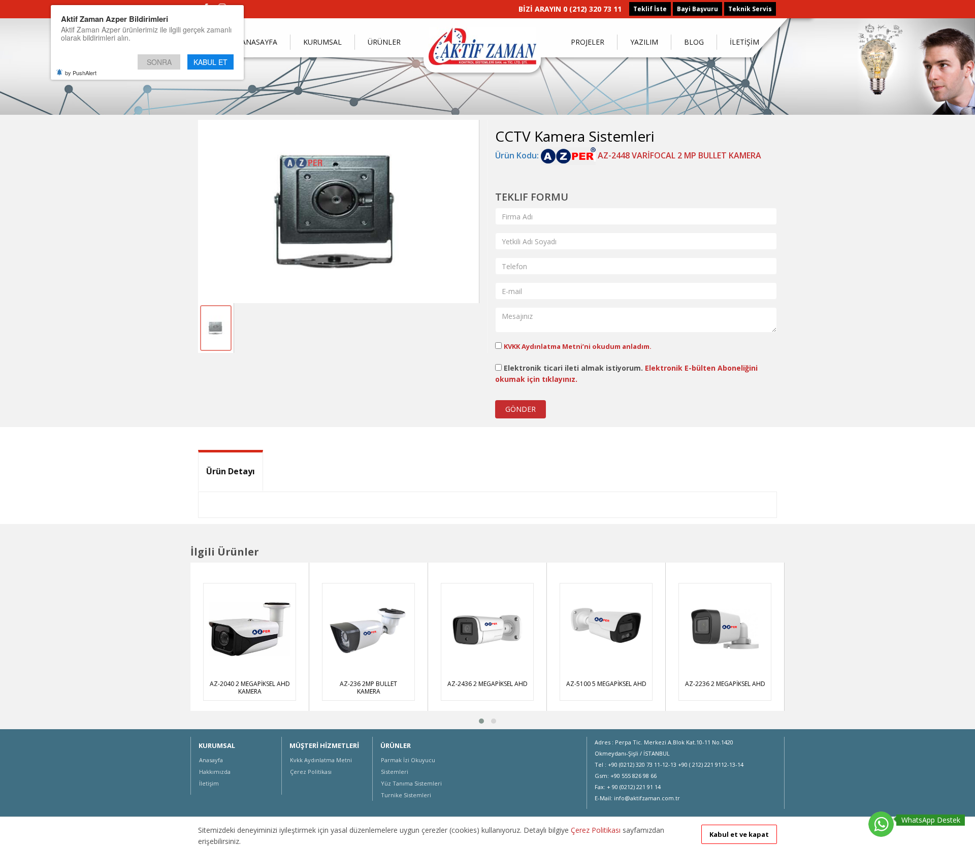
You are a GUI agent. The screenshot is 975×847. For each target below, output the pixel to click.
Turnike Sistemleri (406, 795)
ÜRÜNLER (384, 42)
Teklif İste (650, 9)
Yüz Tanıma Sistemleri (411, 783)
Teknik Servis (750, 9)
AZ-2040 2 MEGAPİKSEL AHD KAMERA (250, 687)
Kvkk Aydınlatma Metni (321, 760)
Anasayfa (211, 760)
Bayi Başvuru (697, 9)
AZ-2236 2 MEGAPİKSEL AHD (725, 683)
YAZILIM (644, 42)
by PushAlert (80, 73)
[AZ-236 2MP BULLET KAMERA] (368, 629)
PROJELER (587, 42)
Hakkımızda (215, 771)
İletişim (209, 783)
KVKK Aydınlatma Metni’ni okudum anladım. (578, 346)
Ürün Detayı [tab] (230, 471)
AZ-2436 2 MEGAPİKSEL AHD (487, 683)
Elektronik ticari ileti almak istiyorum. (626, 373)
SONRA (159, 62)
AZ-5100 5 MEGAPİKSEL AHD (606, 683)
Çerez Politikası (311, 771)
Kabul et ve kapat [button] (739, 834)
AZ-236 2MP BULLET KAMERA (368, 687)
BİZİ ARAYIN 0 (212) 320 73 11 (570, 9)
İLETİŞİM (744, 42)
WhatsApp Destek (930, 820)
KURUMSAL (322, 42)
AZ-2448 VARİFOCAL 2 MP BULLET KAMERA (678, 155)
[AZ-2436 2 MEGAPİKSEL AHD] (487, 629)
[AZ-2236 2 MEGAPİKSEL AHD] (725, 629)
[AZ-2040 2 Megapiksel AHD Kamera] (249, 629)
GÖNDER (520, 409)
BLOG (694, 42)
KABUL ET (210, 62)
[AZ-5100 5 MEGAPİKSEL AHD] (606, 629)
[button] (481, 721)
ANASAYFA (259, 42)
